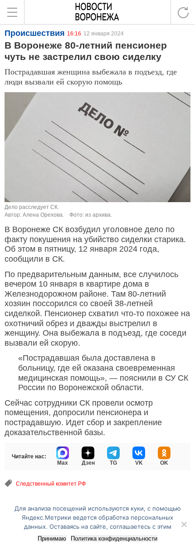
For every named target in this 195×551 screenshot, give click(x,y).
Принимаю (52, 538)
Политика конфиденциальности (114, 538)
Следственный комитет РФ (51, 484)
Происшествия (35, 33)
